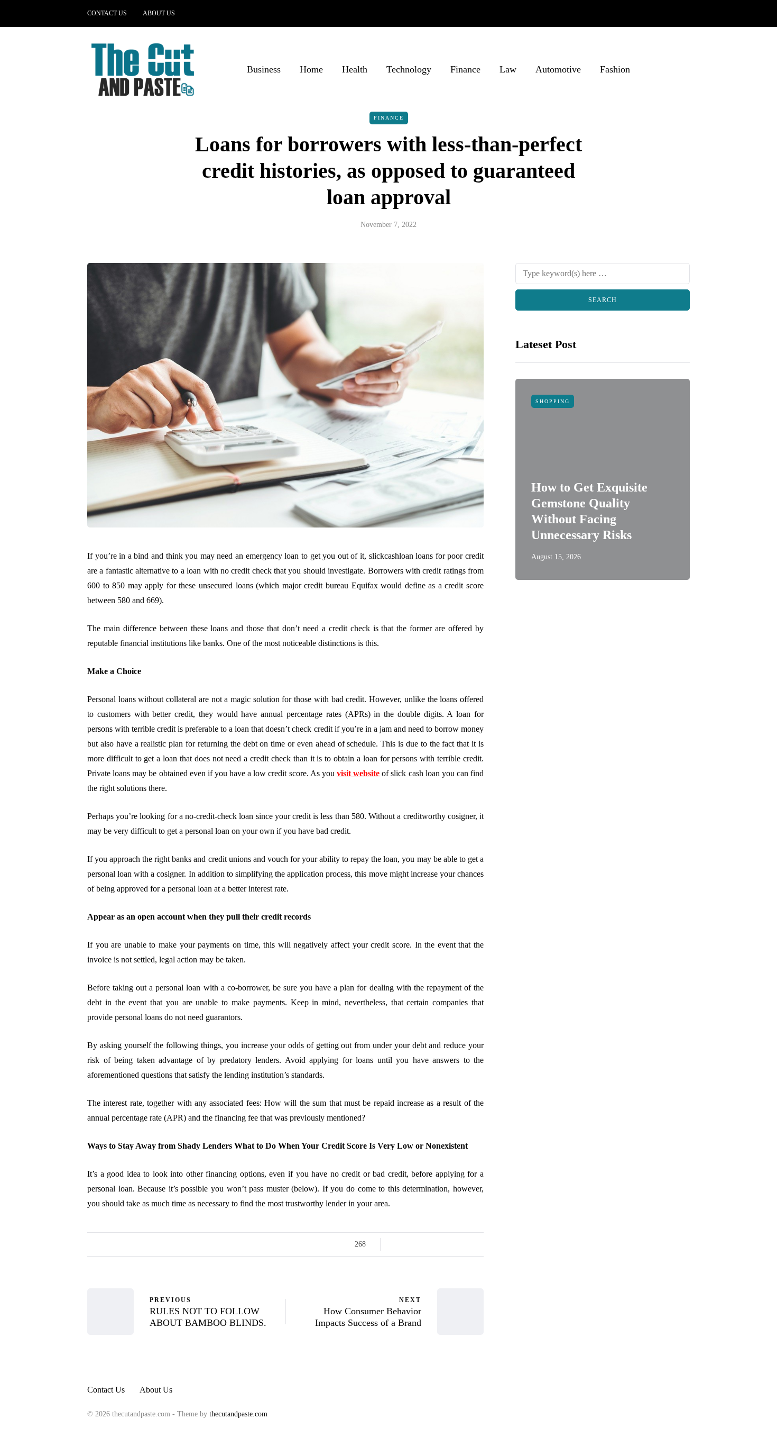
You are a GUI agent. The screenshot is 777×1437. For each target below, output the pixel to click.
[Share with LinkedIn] (437, 1244)
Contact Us (107, 13)
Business (264, 69)
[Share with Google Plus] (424, 1244)
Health (354, 69)
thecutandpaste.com (238, 1414)
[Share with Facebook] (397, 1244)
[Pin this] (450, 1244)
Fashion (615, 69)
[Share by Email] (477, 1244)
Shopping (552, 401)
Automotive (558, 69)
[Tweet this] (411, 1244)
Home (311, 69)
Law (508, 69)
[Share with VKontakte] (463, 1244)
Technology (408, 69)
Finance (465, 69)
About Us (159, 13)
